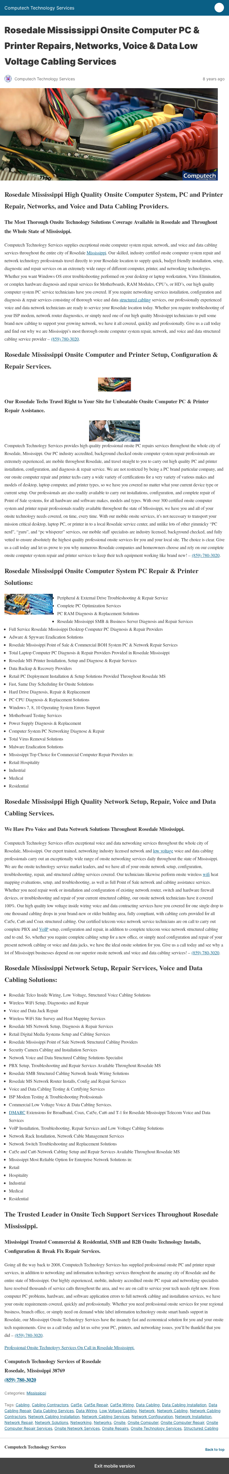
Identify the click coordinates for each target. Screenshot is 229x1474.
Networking (81, 1422)
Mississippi (96, 253)
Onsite (119, 1422)
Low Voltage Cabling (118, 1410)
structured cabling (135, 300)
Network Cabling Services (105, 1416)
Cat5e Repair (96, 1404)
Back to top (215, 1449)
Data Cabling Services (53, 1410)
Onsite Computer (143, 1422)
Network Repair (18, 1422)
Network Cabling (172, 1410)
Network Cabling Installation (54, 1416)
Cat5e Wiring (122, 1404)
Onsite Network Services (77, 1428)
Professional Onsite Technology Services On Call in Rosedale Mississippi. (69, 1347)
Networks (102, 1422)
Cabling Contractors (50, 1404)
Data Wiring (86, 1410)
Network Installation (193, 1416)
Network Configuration (152, 1416)
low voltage (163, 851)
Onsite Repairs (115, 1428)
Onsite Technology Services (156, 1428)
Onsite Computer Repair (182, 1422)
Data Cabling (148, 1404)
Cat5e (76, 1404)
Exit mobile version (114, 1466)
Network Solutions (51, 1422)
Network (147, 1410)
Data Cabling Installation (184, 1404)
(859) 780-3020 (65, 339)
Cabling (23, 1404)
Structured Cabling (201, 1428)
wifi (206, 874)
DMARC (17, 1112)
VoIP (43, 929)
